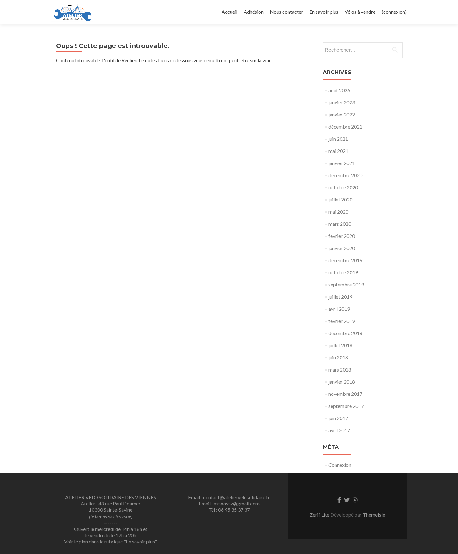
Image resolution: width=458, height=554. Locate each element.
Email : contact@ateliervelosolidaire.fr (229, 497)
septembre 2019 (346, 284)
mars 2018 (339, 369)
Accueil (229, 12)
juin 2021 (338, 139)
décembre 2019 (345, 260)
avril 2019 (339, 309)
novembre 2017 (345, 394)
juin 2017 (338, 418)
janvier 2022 (341, 114)
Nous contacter (286, 12)
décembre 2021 (345, 127)
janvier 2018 (341, 382)
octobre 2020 (343, 187)
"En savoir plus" (140, 541)
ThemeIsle (374, 515)
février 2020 (341, 236)
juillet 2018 (340, 345)
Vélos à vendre (360, 12)
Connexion (339, 465)
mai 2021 (338, 151)
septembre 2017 (346, 406)
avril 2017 (339, 430)
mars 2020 (339, 224)
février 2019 (341, 321)
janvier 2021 (341, 163)
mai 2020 (338, 212)
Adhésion (254, 12)
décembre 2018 (345, 333)
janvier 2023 (341, 102)
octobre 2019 (343, 272)
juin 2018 (338, 357)
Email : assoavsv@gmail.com (229, 503)
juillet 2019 (340, 297)
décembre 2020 (345, 175)
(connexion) (394, 12)
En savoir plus (323, 12)
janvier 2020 (341, 248)
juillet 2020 (340, 199)
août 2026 (339, 90)
